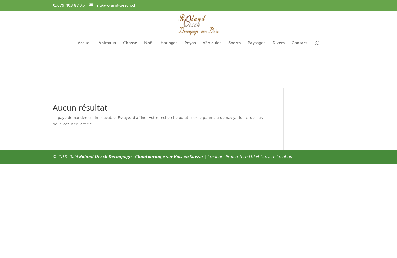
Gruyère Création (276, 156)
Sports (234, 43)
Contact (299, 43)
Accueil (85, 43)
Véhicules (212, 43)
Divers (278, 43)
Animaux (107, 43)
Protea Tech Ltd (240, 156)
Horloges (168, 43)
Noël (148, 43)
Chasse (130, 43)
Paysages (256, 43)
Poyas (190, 43)
